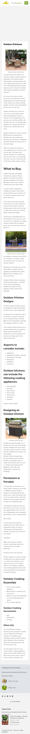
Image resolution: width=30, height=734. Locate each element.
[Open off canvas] (26, 3)
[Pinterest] (10, 696)
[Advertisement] (15, 21)
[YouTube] (12, 696)
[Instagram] (7, 696)
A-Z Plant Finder (15, 701)
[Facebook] (2, 696)
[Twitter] (5, 696)
